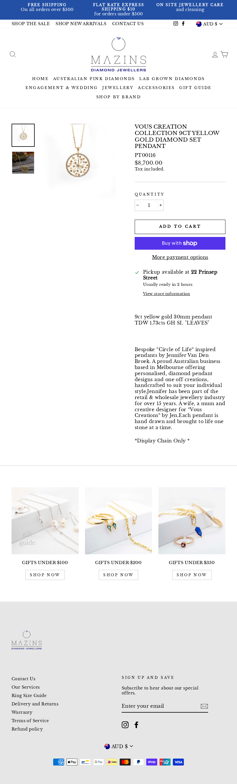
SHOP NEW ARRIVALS (80, 23)
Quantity (150, 194)
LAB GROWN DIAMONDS (172, 78)
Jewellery (118, 87)
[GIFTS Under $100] (45, 520)
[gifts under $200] (118, 520)
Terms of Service (30, 720)
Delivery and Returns (35, 704)
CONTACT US (128, 23)
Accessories (156, 87)
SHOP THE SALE (31, 23)
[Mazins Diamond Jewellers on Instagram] (125, 724)
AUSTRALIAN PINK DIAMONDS (94, 78)
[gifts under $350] (191, 520)
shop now (45, 575)
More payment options (180, 257)
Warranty (22, 712)
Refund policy (27, 729)
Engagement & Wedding (61, 87)
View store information (166, 294)
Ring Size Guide (29, 695)
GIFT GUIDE (195, 87)
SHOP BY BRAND (118, 96)
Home (40, 78)
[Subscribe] (204, 706)
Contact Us (23, 678)
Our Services (26, 687)
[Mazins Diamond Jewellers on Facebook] (136, 724)
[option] (47, 7)
